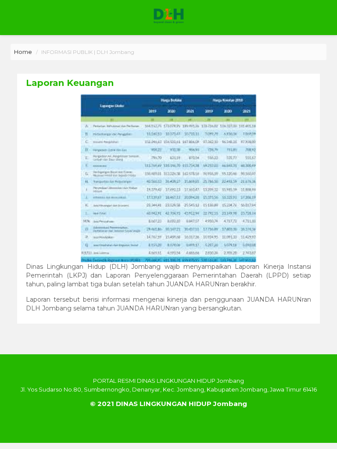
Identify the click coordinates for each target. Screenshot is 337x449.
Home (23, 51)
